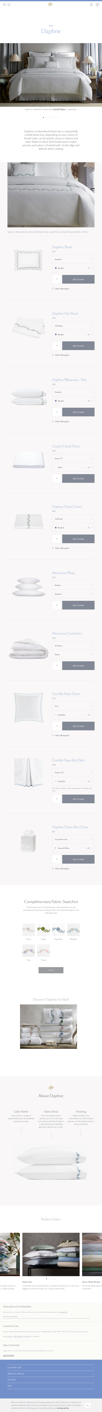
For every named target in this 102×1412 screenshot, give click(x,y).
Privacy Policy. (63, 1312)
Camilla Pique (59, 109)
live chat (27, 1336)
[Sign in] (91, 4)
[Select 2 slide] (48, 117)
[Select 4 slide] (52, 117)
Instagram (8, 1355)
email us (9, 1336)
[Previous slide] (11, 1254)
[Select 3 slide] (50, 117)
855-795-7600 (19, 1336)
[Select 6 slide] (57, 117)
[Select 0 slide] (43, 117)
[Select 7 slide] (59, 117)
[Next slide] (91, 1254)
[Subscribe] (89, 1316)
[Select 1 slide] (46, 117)
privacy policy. (63, 1408)
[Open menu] (4, 5)
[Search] (9, 4)
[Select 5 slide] (54, 117)
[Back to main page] (50, 4)
